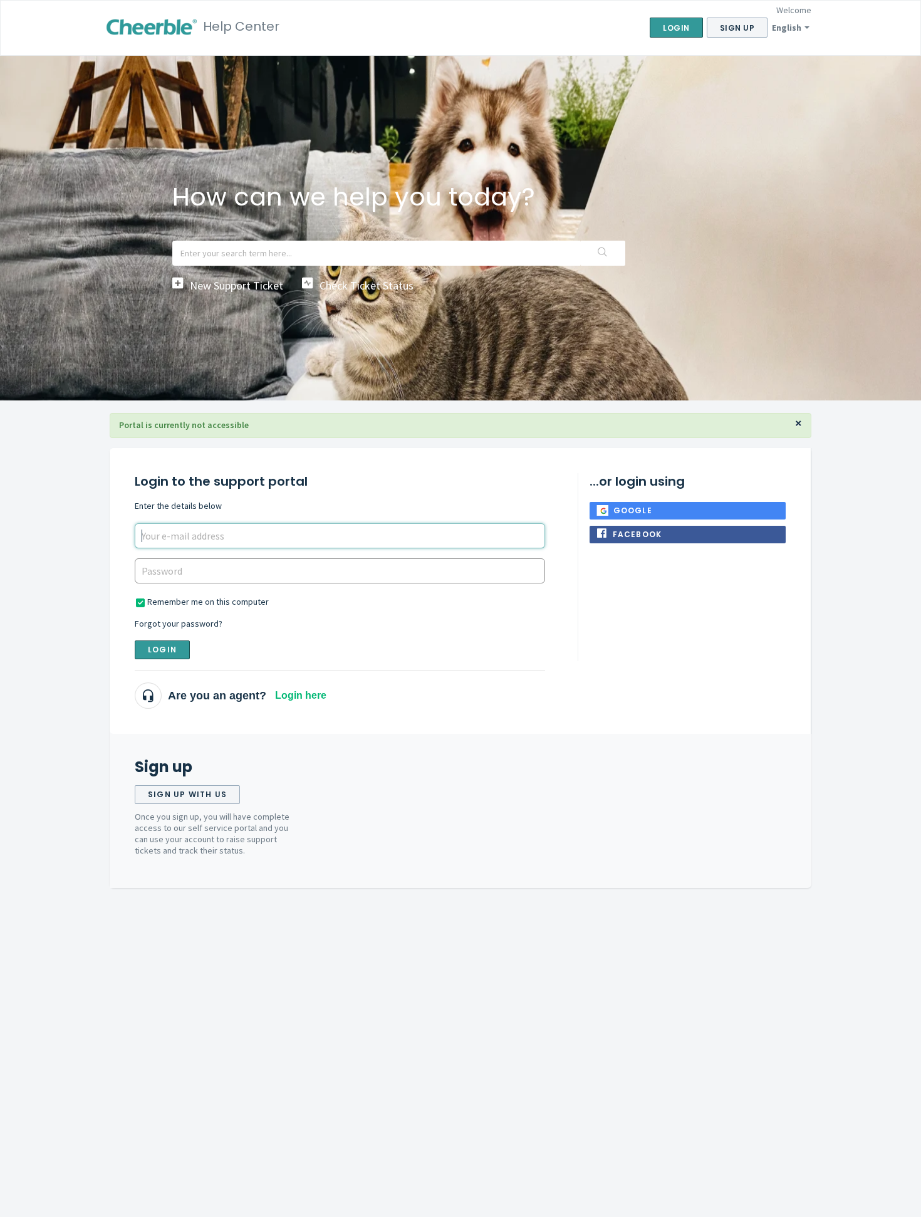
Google (632, 510)
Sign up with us (187, 794)
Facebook (637, 534)
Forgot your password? (178, 623)
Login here (300, 695)
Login (162, 649)
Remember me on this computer (208, 601)
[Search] (602, 253)
